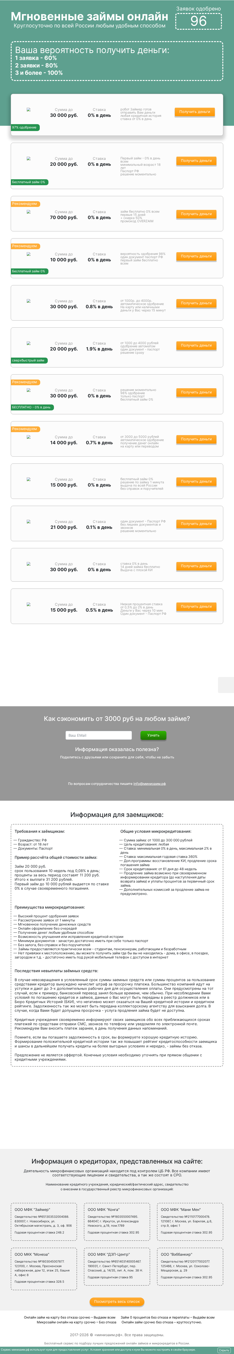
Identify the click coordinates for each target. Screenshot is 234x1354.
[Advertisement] (117, 670)
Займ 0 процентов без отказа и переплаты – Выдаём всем (168, 1317)
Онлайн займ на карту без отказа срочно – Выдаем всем (69, 1317)
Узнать (153, 735)
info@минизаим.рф (149, 783)
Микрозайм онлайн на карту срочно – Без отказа (76, 1322)
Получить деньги (194, 111)
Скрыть (224, 1350)
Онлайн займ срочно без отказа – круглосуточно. (162, 1322)
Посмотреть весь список (117, 1301)
